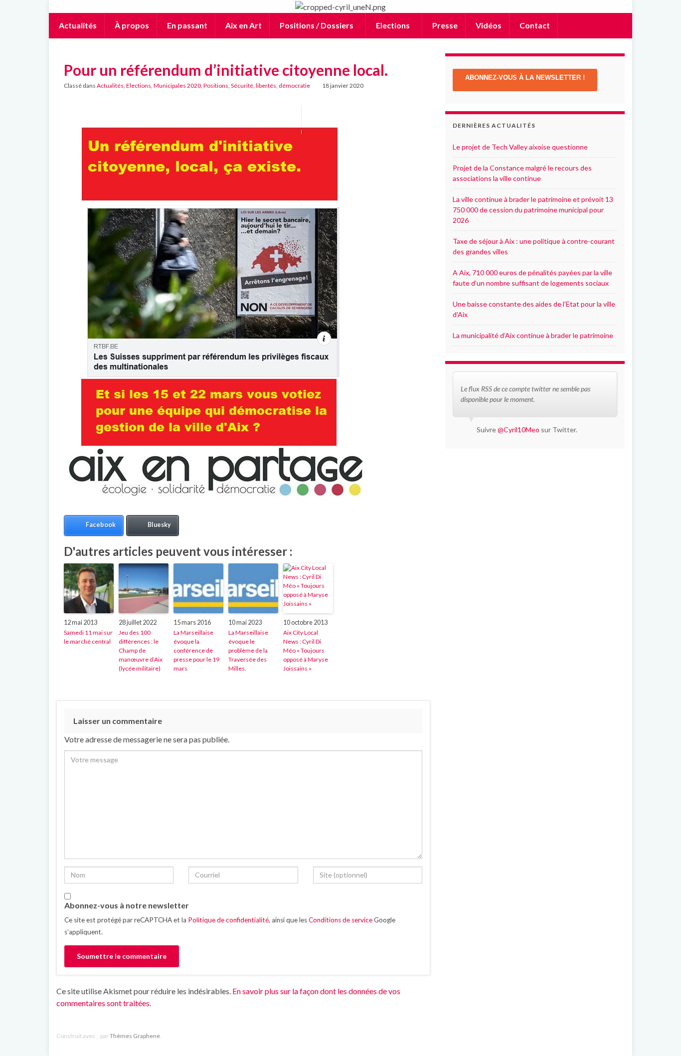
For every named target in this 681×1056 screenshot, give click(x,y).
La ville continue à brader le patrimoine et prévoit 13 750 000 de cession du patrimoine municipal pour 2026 (533, 209)
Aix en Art (243, 25)
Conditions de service (340, 920)
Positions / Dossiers (316, 25)
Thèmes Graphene (135, 1036)
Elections (392, 25)
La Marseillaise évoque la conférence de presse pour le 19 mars (196, 650)
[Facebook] (604, 1036)
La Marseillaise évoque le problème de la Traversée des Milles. (248, 650)
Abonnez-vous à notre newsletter (126, 905)
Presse (444, 25)
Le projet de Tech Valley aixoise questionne (520, 147)
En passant (186, 25)
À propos (131, 25)
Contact (534, 25)
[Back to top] (658, 1033)
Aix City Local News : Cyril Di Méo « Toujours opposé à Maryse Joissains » (305, 650)
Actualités (77, 25)
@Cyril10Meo (518, 429)
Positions (215, 85)
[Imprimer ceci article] (415, 87)
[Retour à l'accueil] (340, 6)
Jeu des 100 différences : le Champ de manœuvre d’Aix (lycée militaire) (141, 650)
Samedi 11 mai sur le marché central (88, 637)
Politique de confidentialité (228, 920)
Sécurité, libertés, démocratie (270, 85)
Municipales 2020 (177, 85)
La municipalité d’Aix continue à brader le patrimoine (533, 335)
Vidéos (488, 25)
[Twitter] (620, 1036)
